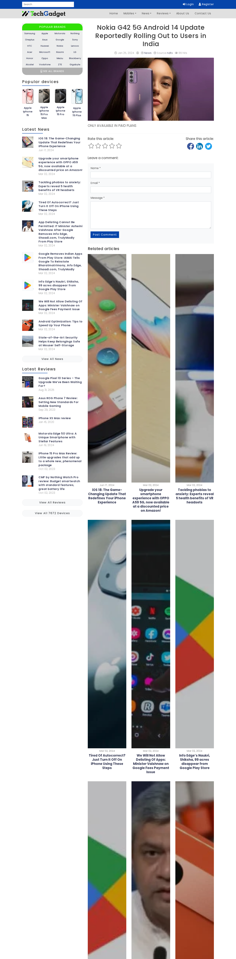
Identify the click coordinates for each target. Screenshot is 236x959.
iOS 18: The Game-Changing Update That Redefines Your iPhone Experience (60, 142)
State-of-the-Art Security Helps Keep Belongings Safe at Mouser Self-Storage (59, 341)
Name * (96, 168)
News (145, 13)
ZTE (60, 64)
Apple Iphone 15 (28, 111)
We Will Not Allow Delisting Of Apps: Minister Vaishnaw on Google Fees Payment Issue (60, 305)
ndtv (170, 53)
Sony (75, 39)
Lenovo (75, 45)
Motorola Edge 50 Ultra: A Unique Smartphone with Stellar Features (58, 437)
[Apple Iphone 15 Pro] (60, 97)
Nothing (74, 33)
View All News (52, 359)
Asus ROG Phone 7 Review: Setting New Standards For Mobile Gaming (59, 402)
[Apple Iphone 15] (27, 97)
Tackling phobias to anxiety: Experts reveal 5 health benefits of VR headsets (60, 186)
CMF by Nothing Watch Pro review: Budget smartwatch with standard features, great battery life (59, 483)
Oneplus (29, 39)
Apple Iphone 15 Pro (60, 111)
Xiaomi (60, 52)
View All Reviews (52, 502)
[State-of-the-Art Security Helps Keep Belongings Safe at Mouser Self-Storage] (27, 342)
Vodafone (45, 64)
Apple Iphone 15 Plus (77, 111)
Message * (98, 198)
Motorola (60, 33)
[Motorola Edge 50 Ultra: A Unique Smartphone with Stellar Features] (27, 438)
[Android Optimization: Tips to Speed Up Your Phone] (27, 326)
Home (114, 13)
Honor (29, 58)
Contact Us (203, 13)
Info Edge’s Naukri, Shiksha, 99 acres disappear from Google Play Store (59, 285)
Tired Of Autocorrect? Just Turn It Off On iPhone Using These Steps (59, 206)
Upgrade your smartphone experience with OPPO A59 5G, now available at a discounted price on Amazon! (61, 164)
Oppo (44, 58)
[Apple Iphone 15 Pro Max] (44, 97)
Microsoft (44, 52)
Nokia (60, 45)
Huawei (45, 45)
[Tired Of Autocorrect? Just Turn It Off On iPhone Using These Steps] (27, 207)
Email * (95, 183)
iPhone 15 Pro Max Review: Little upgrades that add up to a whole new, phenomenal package (60, 459)
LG (75, 52)
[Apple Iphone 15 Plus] (77, 97)
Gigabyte (75, 64)
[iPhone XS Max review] (27, 422)
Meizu (60, 58)
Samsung (29, 33)
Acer (29, 52)
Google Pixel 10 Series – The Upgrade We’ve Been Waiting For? (60, 382)
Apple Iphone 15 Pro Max (44, 113)
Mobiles (129, 13)
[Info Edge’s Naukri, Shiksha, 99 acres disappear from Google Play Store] (27, 286)
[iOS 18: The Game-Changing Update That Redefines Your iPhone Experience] (27, 143)
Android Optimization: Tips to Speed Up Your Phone (61, 323)
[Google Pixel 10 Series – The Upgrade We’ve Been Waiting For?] (27, 382)
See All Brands (53, 71)
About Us (182, 13)
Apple (44, 33)
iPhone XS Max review (55, 418)
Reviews (162, 13)
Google (60, 39)
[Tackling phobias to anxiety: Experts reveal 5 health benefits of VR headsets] (27, 186)
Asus (45, 39)
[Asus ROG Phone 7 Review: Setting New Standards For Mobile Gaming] (27, 402)
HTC (29, 45)
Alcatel (30, 64)
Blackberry (75, 58)
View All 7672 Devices (52, 513)
